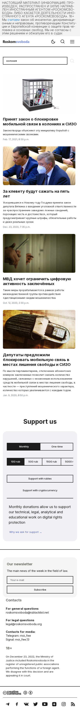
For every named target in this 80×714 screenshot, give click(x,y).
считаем (14, 20)
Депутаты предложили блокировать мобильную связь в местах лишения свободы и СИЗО (37, 360)
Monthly (24, 446)
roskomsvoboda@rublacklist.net (27, 612)
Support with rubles (40, 478)
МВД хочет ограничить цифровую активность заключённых (37, 281)
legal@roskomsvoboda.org (24, 624)
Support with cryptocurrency (40, 490)
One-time (57, 446)
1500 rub (51, 461)
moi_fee (25, 635)
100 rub (15, 461)
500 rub (33, 461)
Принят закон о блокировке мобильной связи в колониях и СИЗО (40, 121)
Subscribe (40, 589)
